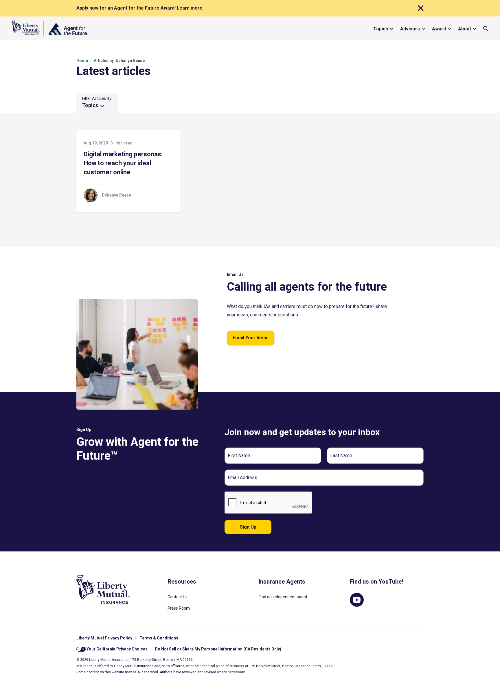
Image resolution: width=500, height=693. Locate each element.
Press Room (179, 608)
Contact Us (178, 597)
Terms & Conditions (158, 638)
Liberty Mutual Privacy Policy (104, 638)
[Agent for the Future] (50, 28)
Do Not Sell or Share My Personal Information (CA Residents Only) (218, 649)
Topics (380, 29)
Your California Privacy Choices (117, 649)
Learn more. (190, 8)
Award (439, 29)
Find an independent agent (283, 597)
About (464, 29)
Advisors (410, 29)
